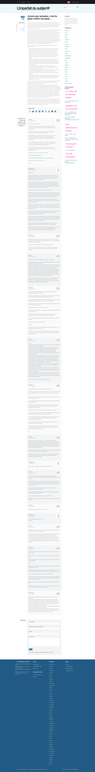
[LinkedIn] (55, 112)
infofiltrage (30, 168)
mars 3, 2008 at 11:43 (31, 506)
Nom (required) (31, 621)
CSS (63, 769)
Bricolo (66, 35)
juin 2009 (50, 691)
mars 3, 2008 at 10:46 (31, 473)
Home (68, 769)
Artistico (67, 30)
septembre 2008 (51, 706)
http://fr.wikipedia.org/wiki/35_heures (34, 155)
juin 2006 (50, 761)
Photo (66, 74)
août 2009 (50, 687)
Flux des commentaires (69, 668)
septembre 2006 (51, 755)
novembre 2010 (51, 670)
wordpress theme (40, 769)
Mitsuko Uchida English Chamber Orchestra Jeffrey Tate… (71, 113)
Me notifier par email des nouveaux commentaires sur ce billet (41, 652)
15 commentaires (22, 28)
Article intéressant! (71, 150)
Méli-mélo (67, 67)
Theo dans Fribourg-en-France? (20, 673)
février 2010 (51, 679)
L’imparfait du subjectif (33, 7)
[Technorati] (49, 112)
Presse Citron (35, 668)
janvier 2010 (51, 681)
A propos (23, 2)
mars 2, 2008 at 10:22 (31, 340)
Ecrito (66, 53)
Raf (29, 255)
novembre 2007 (51, 725)
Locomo (66, 62)
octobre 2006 (51, 753)
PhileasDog (35, 676)
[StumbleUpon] (36, 112)
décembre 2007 (51, 723)
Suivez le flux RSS (75, 2)
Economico (67, 51)
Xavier (29, 235)
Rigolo (66, 78)
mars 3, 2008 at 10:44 (31, 516)
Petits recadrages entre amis (37, 674)
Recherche (77, 7)
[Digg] (39, 112)
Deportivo (67, 46)
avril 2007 (50, 740)
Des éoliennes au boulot (71, 127)
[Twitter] (45, 112)
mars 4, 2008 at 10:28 (31, 527)
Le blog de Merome (36, 664)
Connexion (67, 664)
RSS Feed (71, 769)
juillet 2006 (50, 759)
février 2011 (51, 668)
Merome (30, 592)
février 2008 (51, 719)
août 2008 (50, 708)
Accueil (18, 2)
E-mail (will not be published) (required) (36, 626)
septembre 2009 (51, 685)
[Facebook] (42, 112)
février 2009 (51, 700)
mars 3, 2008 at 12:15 (31, 463)
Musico (66, 69)
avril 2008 (50, 715)
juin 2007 (50, 736)
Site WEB (30, 631)
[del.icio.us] (33, 112)
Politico (66, 76)
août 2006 (50, 757)
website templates (30, 769)
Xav (29, 119)
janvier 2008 (51, 721)
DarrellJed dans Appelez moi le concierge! (21, 669)
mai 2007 (50, 738)
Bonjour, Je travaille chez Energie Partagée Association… (71, 139)
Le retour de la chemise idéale (71, 94)
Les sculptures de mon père (37, 666)
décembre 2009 (51, 683)
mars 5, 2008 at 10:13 (31, 548)
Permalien (23, 30)
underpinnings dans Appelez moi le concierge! (22, 666)
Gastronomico (68, 55)
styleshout (36, 769)
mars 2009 (50, 698)
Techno (66, 81)
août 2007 (50, 732)
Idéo (66, 60)
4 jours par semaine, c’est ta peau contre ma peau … (42, 17)
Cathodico (67, 39)
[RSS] (29, 112)
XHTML (66, 769)
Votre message (31, 636)
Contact (28, 2)
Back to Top (76, 769)
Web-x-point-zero (68, 83)
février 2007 (51, 744)
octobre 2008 (51, 704)
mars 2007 (50, 742)
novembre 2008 (51, 702)
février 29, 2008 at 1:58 (32, 256)
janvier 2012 (51, 666)
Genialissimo (67, 58)
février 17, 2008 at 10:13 (32, 236)
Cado (66, 37)
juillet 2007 (50, 734)
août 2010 (50, 672)
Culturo (66, 44)
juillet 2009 (50, 689)
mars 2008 (50, 717)
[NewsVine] (52, 112)
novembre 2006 (51, 751)
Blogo (66, 32)
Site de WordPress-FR (69, 670)
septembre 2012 (51, 664)
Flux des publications (69, 666)
